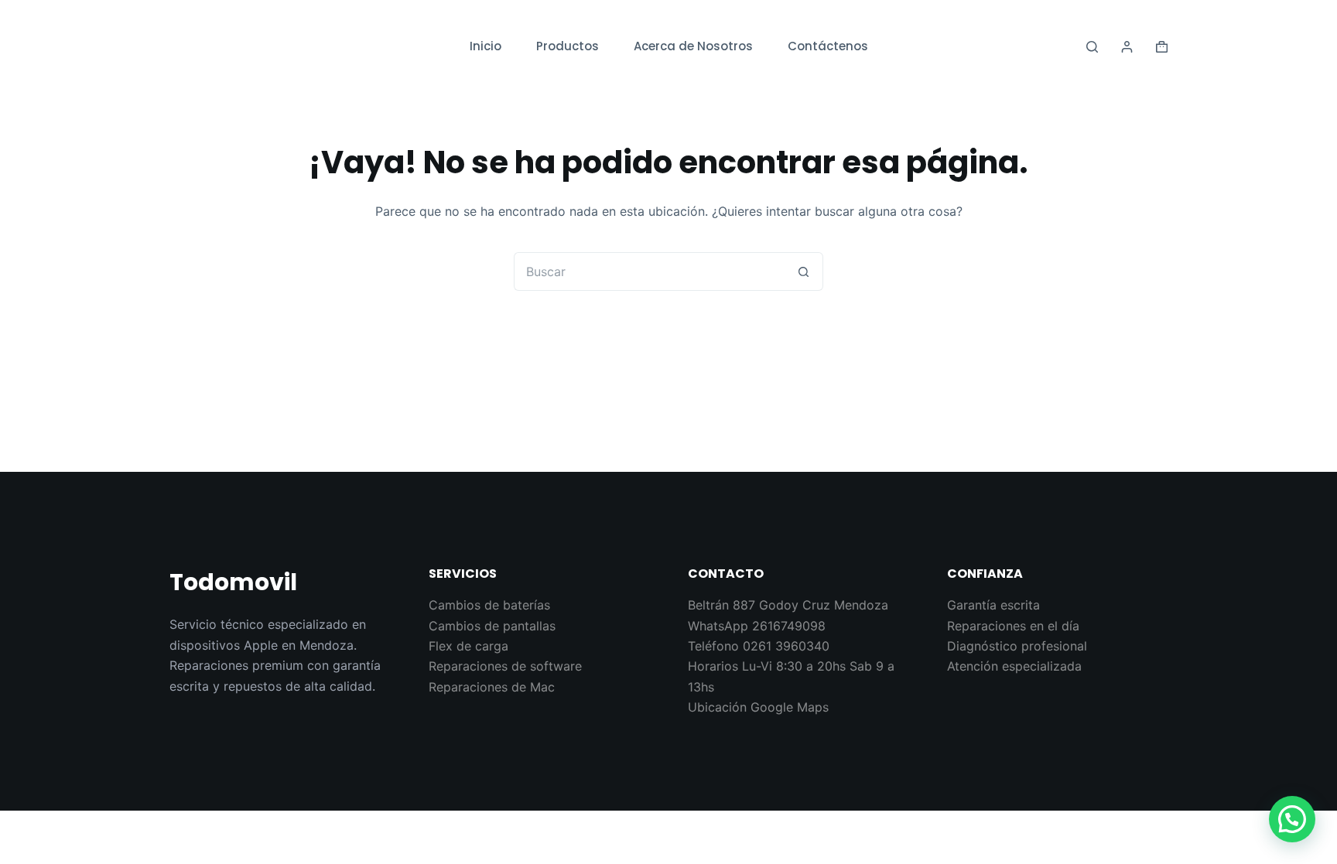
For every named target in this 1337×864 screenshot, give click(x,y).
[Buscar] (1092, 47)
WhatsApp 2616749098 (757, 625)
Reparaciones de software (505, 666)
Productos (567, 46)
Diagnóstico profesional (1017, 646)
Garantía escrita (993, 605)
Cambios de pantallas (492, 625)
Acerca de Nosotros (693, 46)
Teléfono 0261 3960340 (758, 646)
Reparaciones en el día (1013, 625)
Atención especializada (1014, 666)
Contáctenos (828, 46)
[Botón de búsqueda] (804, 271)
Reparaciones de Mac (492, 687)
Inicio (485, 46)
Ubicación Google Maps (758, 707)
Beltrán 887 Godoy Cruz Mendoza (788, 605)
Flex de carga (468, 646)
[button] (1292, 819)
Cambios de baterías (489, 605)
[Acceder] (1127, 47)
